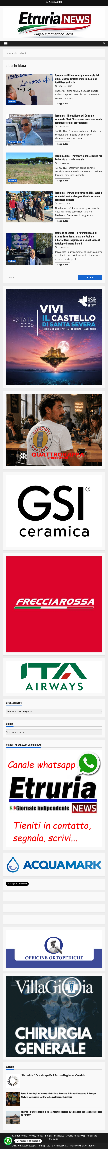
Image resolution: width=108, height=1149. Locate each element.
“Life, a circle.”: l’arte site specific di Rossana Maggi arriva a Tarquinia (53, 1075)
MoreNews (75, 1145)
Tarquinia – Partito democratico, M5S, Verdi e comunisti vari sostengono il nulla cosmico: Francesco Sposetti (29, 206)
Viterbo (12, 142)
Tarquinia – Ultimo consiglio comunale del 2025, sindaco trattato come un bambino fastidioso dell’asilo (29, 89)
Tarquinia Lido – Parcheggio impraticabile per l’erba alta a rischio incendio (29, 168)
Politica (12, 101)
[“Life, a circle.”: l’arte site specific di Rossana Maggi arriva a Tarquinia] (13, 1081)
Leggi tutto (63, 104)
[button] (6, 43)
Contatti (53, 1139)
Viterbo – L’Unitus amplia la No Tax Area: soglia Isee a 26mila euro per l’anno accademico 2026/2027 (61, 1113)
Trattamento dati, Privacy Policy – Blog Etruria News (36, 1135)
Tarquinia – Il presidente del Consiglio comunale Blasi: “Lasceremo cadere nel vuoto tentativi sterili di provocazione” (29, 129)
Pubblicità (92, 1135)
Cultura (10, 1066)
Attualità (12, 180)
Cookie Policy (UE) (75, 1135)
